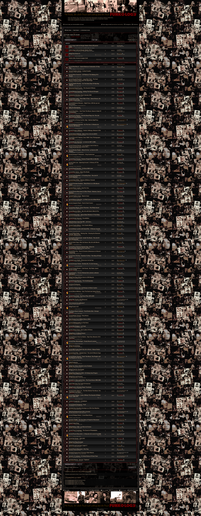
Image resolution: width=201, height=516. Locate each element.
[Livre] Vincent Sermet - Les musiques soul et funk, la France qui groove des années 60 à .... (83, 146)
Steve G (120, 74)
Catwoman (120, 133)
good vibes (120, 433)
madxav (120, 53)
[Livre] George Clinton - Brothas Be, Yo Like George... (83, 263)
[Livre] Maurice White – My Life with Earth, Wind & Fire (84, 211)
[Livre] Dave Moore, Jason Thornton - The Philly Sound (84, 207)
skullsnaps (72, 370)
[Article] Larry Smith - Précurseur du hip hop (81, 260)
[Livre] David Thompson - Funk (77, 404)
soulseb (71, 235)
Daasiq (119, 277)
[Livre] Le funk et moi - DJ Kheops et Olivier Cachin (83, 288)
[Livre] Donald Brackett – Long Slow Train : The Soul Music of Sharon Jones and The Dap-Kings (83, 79)
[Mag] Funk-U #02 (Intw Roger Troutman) (80, 387)
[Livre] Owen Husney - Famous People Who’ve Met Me (84, 159)
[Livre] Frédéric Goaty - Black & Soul (79, 196)
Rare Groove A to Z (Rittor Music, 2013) (79, 319)
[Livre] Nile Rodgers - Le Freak (77, 326)
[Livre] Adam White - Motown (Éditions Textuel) (82, 180)
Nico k (71, 439)
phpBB (98, 508)
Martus (71, 147)
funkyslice (72, 181)
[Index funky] (100, 8)
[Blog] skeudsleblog (74, 346)
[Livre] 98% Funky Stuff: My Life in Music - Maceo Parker (84, 349)
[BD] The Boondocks (74, 107)
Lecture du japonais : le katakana (78, 401)
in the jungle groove (122, 299)
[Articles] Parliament (74, 284)
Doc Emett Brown (122, 356)
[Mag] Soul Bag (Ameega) (76, 442)
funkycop (120, 369)
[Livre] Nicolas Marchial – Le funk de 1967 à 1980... (82, 142)
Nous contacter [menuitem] (105, 490)
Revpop (71, 166)
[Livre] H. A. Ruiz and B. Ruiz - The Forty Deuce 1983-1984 (85, 380)
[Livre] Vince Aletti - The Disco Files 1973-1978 (81, 296)
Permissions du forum (73, 477)
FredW (71, 200)
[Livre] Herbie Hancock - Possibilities (79, 218)
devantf (120, 255)
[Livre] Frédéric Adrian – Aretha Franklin (80, 71)
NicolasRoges (72, 152)
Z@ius (71, 436)
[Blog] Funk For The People (76, 369)
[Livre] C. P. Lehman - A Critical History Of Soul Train (83, 456)
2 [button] (134, 39)
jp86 (119, 49)
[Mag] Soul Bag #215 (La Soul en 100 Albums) (81, 277)
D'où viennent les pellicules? (77, 303)
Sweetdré (72, 215)
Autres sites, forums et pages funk (78, 58)
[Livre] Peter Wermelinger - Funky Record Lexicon (82, 341)
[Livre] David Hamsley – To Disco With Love (81, 168)
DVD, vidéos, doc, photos (89, 51)
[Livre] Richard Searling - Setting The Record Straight (83, 91)
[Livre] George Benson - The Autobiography (81, 280)
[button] (136, 39)
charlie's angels (73, 420)
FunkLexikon (120, 341)
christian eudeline (122, 183)
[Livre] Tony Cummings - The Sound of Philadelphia (83, 430)
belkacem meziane (73, 105)
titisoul (119, 66)
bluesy (119, 45)
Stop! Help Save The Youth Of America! (79, 383)
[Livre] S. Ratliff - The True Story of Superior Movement (84, 419)
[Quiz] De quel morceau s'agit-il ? (78, 445)
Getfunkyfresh (121, 251)
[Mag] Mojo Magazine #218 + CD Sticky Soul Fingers (83, 373)
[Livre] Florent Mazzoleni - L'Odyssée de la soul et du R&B (85, 434)
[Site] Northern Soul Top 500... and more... (80, 221)
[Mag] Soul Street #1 (74, 53)
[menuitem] (135, 24)
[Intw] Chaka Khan (74, 423)
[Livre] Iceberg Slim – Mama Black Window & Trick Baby (84, 214)
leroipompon (72, 89)
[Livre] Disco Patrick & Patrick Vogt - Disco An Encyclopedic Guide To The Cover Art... (81, 247)
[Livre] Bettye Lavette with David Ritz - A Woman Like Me (84, 228)
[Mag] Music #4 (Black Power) (77, 333)
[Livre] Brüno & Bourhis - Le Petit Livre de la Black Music (84, 199)
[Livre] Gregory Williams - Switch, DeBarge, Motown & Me (85, 130)
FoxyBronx (72, 56)
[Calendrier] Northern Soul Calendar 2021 (80, 95)
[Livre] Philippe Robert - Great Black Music (80, 415)
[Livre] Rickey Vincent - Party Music (78, 315)
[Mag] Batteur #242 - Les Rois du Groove (80, 426)
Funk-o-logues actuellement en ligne (78, 471)
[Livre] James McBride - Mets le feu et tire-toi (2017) (83, 134)
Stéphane (120, 362)
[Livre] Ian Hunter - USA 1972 (77, 438)
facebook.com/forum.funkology (87, 20)
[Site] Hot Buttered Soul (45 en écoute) (79, 411)
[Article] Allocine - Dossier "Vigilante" (79, 459)
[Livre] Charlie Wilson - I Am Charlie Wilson (81, 225)
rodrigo (71, 320)
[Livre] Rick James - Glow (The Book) (79, 172)
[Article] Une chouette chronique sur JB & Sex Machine (84, 408)
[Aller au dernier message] (121, 45)
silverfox (120, 115)
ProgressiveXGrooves (74, 453)
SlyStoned (72, 275)
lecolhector (72, 460)
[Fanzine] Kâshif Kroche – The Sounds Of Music (82, 88)
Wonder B (78, 36)
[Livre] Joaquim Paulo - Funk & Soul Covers (81, 203)
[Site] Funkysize (73, 362)
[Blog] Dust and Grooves (76, 376)
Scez (119, 145)
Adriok (71, 226)
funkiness (73, 36)
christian (72, 363)
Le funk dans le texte (72, 35)
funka (71, 197)
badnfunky (72, 343)
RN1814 (71, 189)
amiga (119, 441)
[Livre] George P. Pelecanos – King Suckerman (81, 154)
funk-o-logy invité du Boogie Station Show (80, 50)
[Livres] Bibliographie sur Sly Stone (78, 322)
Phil (119, 149)
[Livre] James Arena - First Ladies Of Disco (80, 329)
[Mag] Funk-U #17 (74, 306)
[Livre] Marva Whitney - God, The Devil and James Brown (84, 291)
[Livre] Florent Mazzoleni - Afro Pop (78, 449)
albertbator (72, 405)
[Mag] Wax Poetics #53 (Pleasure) (78, 299)
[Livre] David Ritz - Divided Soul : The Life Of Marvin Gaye (85, 353)
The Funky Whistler (122, 119)
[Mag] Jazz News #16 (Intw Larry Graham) (80, 366)
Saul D (119, 154)
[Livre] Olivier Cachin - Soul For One (79, 188)
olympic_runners (121, 260)
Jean (71, 304)
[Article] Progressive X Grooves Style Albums (81, 452)
